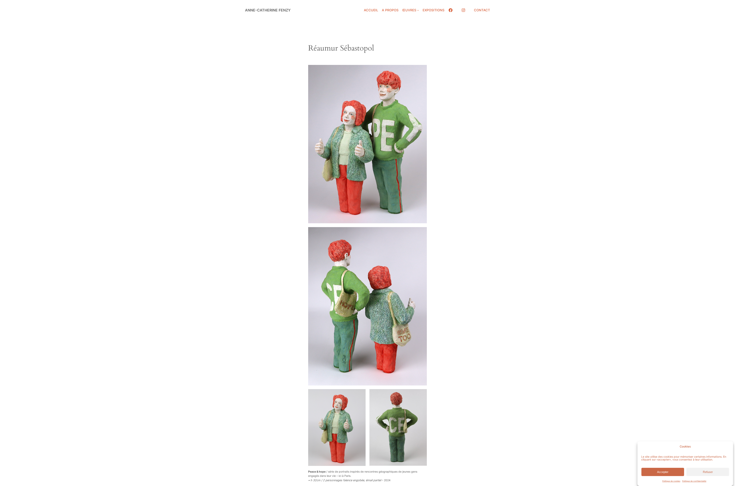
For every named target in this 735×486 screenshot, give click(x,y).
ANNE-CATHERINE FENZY (268, 10)
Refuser (708, 471)
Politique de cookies (671, 481)
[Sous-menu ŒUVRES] (418, 10)
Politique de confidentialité (694, 481)
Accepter (662, 471)
